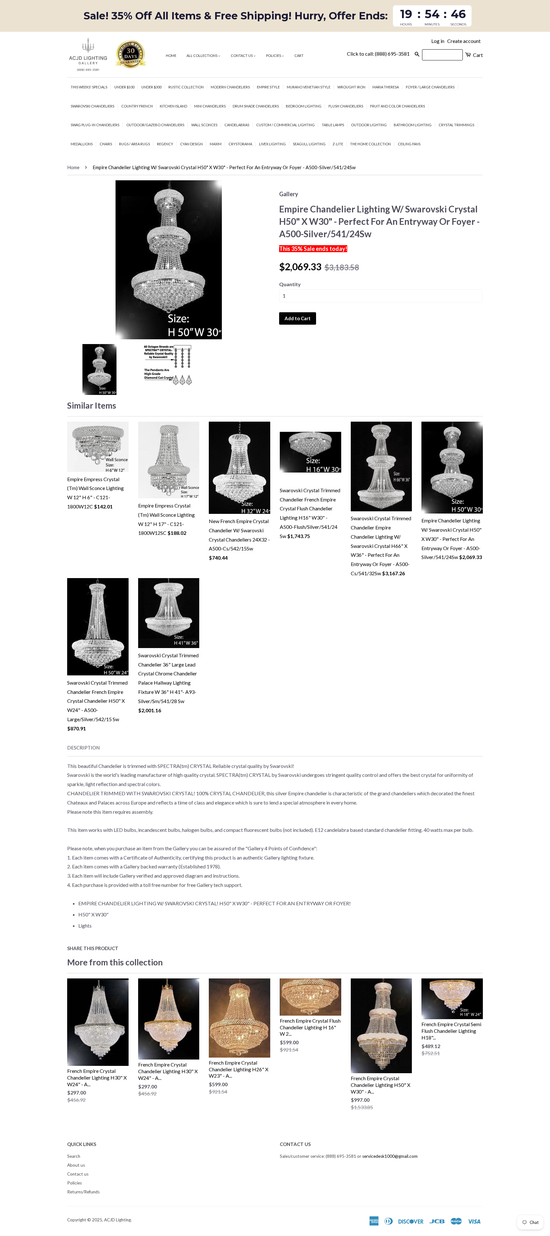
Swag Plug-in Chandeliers (95, 125)
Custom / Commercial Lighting (285, 125)
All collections (202, 55)
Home (171, 55)
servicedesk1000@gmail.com (390, 1156)
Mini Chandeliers (210, 106)
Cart (299, 55)
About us (76, 1165)
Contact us (242, 55)
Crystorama (240, 144)
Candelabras (236, 125)
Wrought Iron (351, 87)
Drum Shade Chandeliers (256, 106)
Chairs (106, 144)
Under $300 (151, 87)
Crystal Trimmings (456, 125)
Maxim (216, 144)
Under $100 (124, 87)
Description (83, 747)
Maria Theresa (385, 87)
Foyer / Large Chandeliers (430, 87)
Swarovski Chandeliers (92, 106)
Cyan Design (191, 144)
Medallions (82, 144)
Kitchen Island (173, 106)
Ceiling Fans (409, 144)
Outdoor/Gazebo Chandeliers (155, 125)
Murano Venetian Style (308, 87)
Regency (165, 144)
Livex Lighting (272, 144)
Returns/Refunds (83, 1191)
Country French (137, 106)
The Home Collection (370, 144)
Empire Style (268, 87)
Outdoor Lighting (369, 125)
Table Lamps (333, 125)
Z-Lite (338, 144)
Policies (274, 55)
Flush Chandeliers (345, 106)
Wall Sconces (204, 125)
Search (73, 1156)
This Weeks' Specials (89, 87)
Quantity (290, 284)
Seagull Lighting (309, 144)
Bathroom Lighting (413, 125)
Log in (437, 41)
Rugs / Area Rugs (134, 144)
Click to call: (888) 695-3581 (378, 54)
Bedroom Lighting (303, 106)
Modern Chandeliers (230, 87)
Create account (464, 41)
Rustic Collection (186, 87)
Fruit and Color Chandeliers (397, 106)
